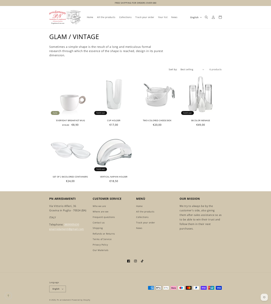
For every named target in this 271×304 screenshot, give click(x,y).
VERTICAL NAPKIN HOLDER (114, 176)
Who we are (99, 206)
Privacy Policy (100, 244)
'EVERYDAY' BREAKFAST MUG (70, 120)
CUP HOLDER (113, 120)
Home (139, 206)
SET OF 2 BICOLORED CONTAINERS (70, 176)
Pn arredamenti (64, 300)
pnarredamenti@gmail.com (66, 229)
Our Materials (101, 250)
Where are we (100, 211)
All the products (145, 211)
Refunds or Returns (104, 233)
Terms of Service (102, 239)
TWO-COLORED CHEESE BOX (157, 120)
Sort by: (173, 69)
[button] (206, 17)
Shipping (98, 228)
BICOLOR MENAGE (200, 120)
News (139, 228)
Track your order (145, 222)
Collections (142, 217)
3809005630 (71, 224)
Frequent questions (104, 217)
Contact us (99, 222)
